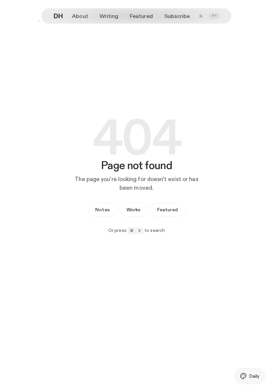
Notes (102, 210)
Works (133, 210)
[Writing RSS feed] (201, 16)
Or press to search (136, 230)
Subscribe (177, 16)
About (80, 16)
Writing (109, 16)
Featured (141, 16)
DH (58, 16)
